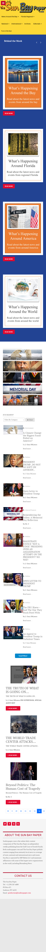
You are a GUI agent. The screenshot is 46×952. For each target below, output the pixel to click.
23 (35, 811)
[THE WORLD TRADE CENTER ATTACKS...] (23, 724)
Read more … (27, 449)
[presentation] (36, 42)
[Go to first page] (8, 811)
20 (21, 811)
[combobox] (14, 420)
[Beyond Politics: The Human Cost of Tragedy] (23, 771)
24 (39, 811)
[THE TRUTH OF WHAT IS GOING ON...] (23, 674)
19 (16, 811)
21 (25, 811)
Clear (31, 420)
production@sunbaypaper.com (19, 893)
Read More (9, 113)
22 (30, 811)
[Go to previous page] (12, 811)
